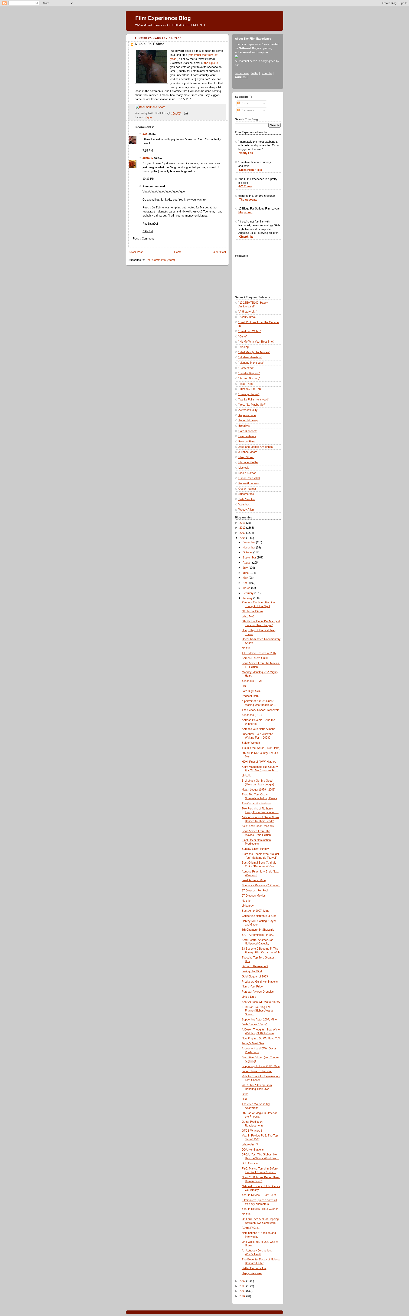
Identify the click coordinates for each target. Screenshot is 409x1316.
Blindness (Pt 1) (252, 714)
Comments (247, 110)
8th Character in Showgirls (258, 929)
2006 (242, 1286)
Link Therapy (250, 1163)
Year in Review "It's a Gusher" (260, 1208)
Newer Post (135, 252)
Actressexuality (248, 410)
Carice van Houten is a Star (259, 915)
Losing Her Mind (252, 971)
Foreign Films (246, 441)
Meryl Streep (246, 457)
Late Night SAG (251, 691)
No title (246, 648)
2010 (242, 527)
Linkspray (248, 905)
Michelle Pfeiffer (248, 462)
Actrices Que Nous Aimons (258, 729)
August (247, 562)
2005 (242, 1291)
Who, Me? (248, 616)
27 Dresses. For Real (255, 890)
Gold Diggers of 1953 (255, 976)
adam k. (148, 157)
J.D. (145, 133)
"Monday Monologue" (251, 362)
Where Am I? (250, 1144)
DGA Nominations (253, 1149)
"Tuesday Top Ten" (250, 388)
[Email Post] (185, 113)
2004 (242, 1296)
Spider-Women (251, 742)
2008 (242, 538)
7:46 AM (148, 231)
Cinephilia (246, 236)
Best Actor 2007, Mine (255, 910)
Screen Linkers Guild (255, 658)
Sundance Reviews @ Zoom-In (261, 885)
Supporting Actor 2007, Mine (259, 1019)
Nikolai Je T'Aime (149, 44)
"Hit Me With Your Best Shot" (256, 341)
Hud (244, 1099)
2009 (242, 532)
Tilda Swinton (246, 499)
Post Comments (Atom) (160, 259)
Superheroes (246, 493)
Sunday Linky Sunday (255, 848)
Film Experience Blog (163, 18)
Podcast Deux (250, 696)
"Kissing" (244, 347)
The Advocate (248, 199)
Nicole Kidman (247, 473)
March (247, 588)
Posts (244, 103)
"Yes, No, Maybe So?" (252, 404)
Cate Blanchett (247, 431)
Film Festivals (247, 436)
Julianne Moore (247, 452)
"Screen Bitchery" (249, 378)
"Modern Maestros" (250, 357)
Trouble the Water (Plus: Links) (261, 747)
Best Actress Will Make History (261, 1001)
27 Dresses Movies (254, 895)
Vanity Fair (246, 153)
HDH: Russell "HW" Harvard (259, 761)
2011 (242, 522)
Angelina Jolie (247, 415)
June (246, 572)
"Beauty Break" (247, 317)
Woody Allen (246, 509)
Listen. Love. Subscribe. (257, 1071)
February (248, 593)
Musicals (243, 467)
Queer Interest (247, 488)
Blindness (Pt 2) (252, 680)
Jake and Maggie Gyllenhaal (255, 446)
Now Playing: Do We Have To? (261, 1038)
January (248, 598)
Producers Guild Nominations (260, 981)
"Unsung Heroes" (248, 394)
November (249, 547)
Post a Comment (143, 238)
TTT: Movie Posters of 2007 (259, 653)
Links (245, 1094)
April (246, 582)
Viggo (148, 117)
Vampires (244, 504)
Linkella (246, 775)
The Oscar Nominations (256, 803)
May (246, 577)
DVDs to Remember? (255, 966)
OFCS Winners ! (252, 1130)
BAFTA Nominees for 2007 (258, 934)
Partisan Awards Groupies (258, 991)
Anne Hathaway (248, 420)
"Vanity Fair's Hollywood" (253, 399)
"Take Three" (246, 383)
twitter (254, 73)
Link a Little (249, 996)
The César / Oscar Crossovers (260, 710)
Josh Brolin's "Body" (254, 1024)
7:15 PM (148, 150)
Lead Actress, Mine (254, 880)
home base (242, 73)
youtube (267, 73)
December (249, 542)
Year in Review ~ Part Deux (259, 1195)
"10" (244, 686)
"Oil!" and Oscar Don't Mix (258, 826)
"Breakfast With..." (249, 331)
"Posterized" (246, 368)
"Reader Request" (249, 373)
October (248, 552)
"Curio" (242, 336)
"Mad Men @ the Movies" (254, 352)
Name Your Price (252, 986)
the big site (211, 63)
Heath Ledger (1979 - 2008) (258, 789)
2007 (242, 1281)
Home (177, 252)
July (246, 567)
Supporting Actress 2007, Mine (261, 1066)
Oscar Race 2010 (249, 478)
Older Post (219, 252)
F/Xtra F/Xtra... (251, 1227)
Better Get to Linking (254, 1268)
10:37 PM (148, 178)
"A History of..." (248, 311)
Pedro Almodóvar (248, 483)
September (250, 557)
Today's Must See (253, 1043)
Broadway (244, 425)
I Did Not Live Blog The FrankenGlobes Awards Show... (258, 1011)
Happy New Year (252, 1273)
